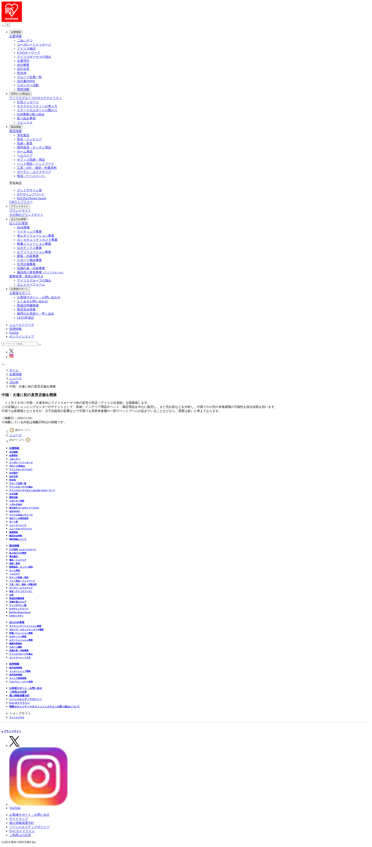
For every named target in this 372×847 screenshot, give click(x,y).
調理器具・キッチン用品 (34, 147)
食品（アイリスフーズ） (21, 591)
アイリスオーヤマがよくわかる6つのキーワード (32, 490)
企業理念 (23, 60)
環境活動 (23, 89)
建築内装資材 (15, 643)
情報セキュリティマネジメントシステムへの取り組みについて (44, 706)
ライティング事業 (29, 231)
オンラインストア (21, 336)
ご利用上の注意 (18, 691)
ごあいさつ (25, 40)
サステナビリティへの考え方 (37, 106)
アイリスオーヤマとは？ (21, 469)
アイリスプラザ (16, 717)
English (14, 332)
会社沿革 (23, 69)
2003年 (14, 382)
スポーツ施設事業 (29, 260)
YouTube (15, 808)
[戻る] (3, 25)
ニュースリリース (21, 324)
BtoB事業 (23, 227)
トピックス (25, 122)
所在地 (21, 73)
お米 (11, 595)
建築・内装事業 (28, 256)
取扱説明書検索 (28, 305)
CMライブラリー (21, 202)
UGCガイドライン (19, 702)
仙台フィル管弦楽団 (18, 518)
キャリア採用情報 (17, 678)
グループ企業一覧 (29, 77)
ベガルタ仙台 (15, 504)
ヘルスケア (25, 155)
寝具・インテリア (29, 139)
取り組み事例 (26, 118)
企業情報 (16, 32)
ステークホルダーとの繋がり (37, 110)
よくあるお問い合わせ (32, 301)
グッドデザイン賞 (29, 190)
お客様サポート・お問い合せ (25, 688)
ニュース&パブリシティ (20, 529)
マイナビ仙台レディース (21, 515)
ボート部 (13, 522)
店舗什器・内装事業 (31, 268)
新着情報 (13, 532)
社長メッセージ (28, 102)
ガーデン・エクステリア (34, 172)
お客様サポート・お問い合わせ (38, 297)
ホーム (14, 370)
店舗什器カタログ (17, 602)
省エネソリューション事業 (35, 235)
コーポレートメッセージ (34, 44)
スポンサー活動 (28, 85)
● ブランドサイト (11, 731)
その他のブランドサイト (26, 214)
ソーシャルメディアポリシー (25, 699)
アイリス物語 (26, 48)
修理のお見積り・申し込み (35, 313)
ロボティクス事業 (29, 248)
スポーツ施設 (15, 647)
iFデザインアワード (30, 194)
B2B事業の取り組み (31, 114)
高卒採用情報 (15, 674)
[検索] (39, 344)
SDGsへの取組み (20, 93)
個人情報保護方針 (19, 695)
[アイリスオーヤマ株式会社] (12, 20)
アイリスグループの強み (34, 280)
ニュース (15, 378)
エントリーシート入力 (20, 657)
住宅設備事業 (26, 264)
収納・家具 (25, 143)
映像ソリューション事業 (34, 243)
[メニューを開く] (3, 364)
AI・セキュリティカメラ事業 (37, 239)
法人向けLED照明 (17, 553)
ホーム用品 (25, 151)
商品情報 (16, 126)
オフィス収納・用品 (31, 159)
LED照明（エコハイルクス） (23, 549)
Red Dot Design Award (31, 198)
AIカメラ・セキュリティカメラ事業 (26, 629)
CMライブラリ (16, 616)
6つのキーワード (28, 52)
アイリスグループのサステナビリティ (35, 98)
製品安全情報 (26, 309)
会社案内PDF (26, 81)
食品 (31, 176)
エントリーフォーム (31, 284)
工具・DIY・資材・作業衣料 (37, 167)
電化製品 (23, 135)
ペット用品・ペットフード (35, 163)
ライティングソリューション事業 (25, 626)
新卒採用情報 (15, 668)
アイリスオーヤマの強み (34, 56)
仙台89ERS (14, 511)
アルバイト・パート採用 (21, 681)
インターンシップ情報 (20, 671)
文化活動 (13, 494)
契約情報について (17, 539)
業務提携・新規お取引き (26, 276)
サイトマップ (18, 818)
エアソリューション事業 (34, 252)
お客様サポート (19, 289)
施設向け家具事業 (41, 272)
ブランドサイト (19, 206)
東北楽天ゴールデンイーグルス (24, 508)
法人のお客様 (18, 219)
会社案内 (13, 473)
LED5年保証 (25, 317)
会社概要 (23, 64)
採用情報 (15, 329)
